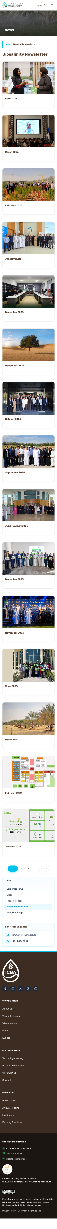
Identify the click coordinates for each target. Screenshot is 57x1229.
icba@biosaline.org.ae (16, 1159)
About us (7, 1008)
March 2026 (12, 152)
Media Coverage (15, 912)
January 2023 (13, 846)
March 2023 (12, 739)
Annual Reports (10, 1107)
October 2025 (13, 419)
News (5, 1030)
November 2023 (14, 632)
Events (6, 1037)
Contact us (8, 1080)
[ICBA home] (12, 5)
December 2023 (14, 579)
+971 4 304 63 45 (20, 941)
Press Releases (15, 900)
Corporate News (15, 889)
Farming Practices (12, 1122)
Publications (9, 1100)
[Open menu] (52, 5)
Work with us (9, 1072)
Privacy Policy (9, 1211)
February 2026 (13, 205)
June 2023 (11, 686)
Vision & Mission (11, 1016)
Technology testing (12, 1058)
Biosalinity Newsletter (18, 906)
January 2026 (13, 258)
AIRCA (33, 1178)
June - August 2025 (16, 525)
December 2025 (14, 312)
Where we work (10, 1023)
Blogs (9, 895)
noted (28, 1199)
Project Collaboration (13, 1065)
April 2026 (11, 98)
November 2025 (14, 365)
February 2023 (13, 793)
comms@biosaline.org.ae (24, 935)
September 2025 (15, 472)
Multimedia (8, 1115)
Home (8, 44)
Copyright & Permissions (29, 1211)
